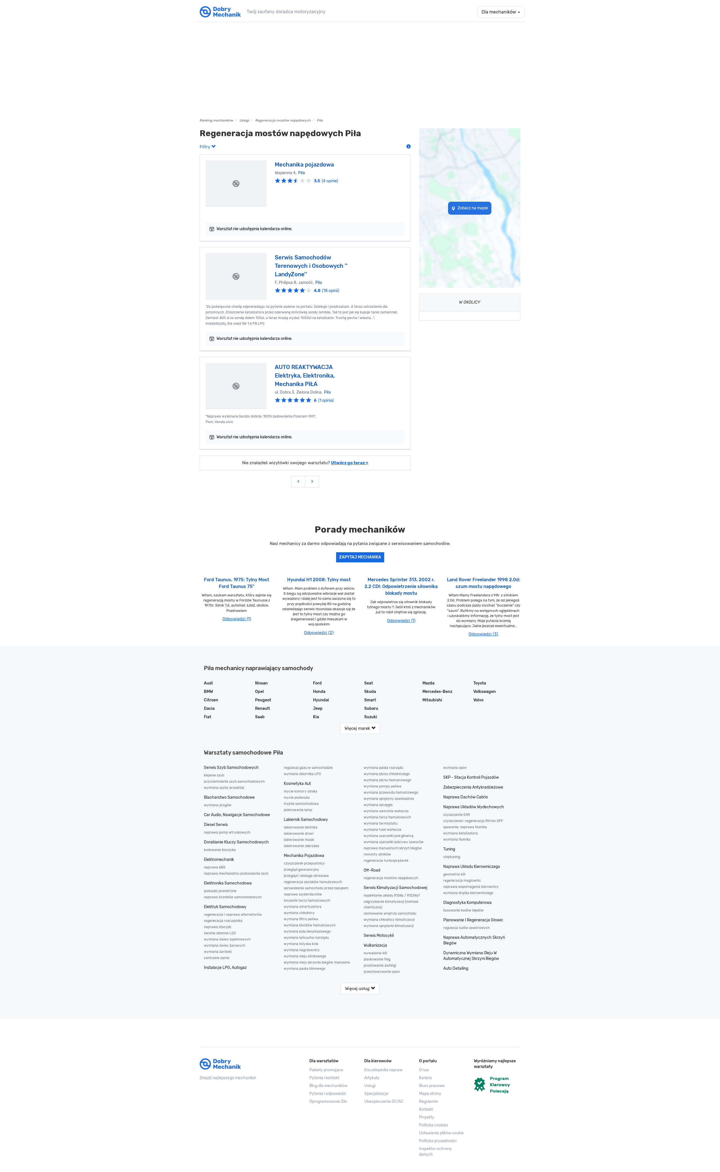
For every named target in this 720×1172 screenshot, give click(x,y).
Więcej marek (358, 728)
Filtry (205, 146)
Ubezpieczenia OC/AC (383, 1101)
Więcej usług (358, 988)
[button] (442, 1133)
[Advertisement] (360, 70)
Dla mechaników (499, 12)
